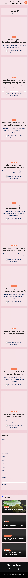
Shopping (14, 162)
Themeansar (14, 576)
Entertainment (5, 453)
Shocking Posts (13, 1)
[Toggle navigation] (2, 2)
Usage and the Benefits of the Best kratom (14, 415)
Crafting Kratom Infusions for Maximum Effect (14, 206)
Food (3, 460)
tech (3, 488)
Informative (4, 474)
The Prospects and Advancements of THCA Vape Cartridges (14, 167)
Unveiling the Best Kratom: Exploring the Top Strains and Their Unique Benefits (14, 82)
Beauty (3, 439)
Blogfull (21, 574)
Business (4, 443)
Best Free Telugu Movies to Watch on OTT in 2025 (14, 539)
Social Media (5, 484)
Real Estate (5, 477)
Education (4, 449)
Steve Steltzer (11, 50)
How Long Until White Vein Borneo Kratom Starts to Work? (14, 125)
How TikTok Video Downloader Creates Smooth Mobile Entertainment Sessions (12, 554)
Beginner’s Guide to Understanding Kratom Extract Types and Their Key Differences (14, 511)
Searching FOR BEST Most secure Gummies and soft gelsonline (14, 250)
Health (14, 36)
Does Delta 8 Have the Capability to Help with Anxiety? (14, 333)
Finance (4, 456)
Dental (3, 446)
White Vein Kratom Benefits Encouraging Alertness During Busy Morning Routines (13, 525)
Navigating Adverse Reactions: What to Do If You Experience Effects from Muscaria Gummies (14, 292)
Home (3, 470)
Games (3, 463)
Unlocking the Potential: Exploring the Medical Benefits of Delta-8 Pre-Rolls (14, 375)
